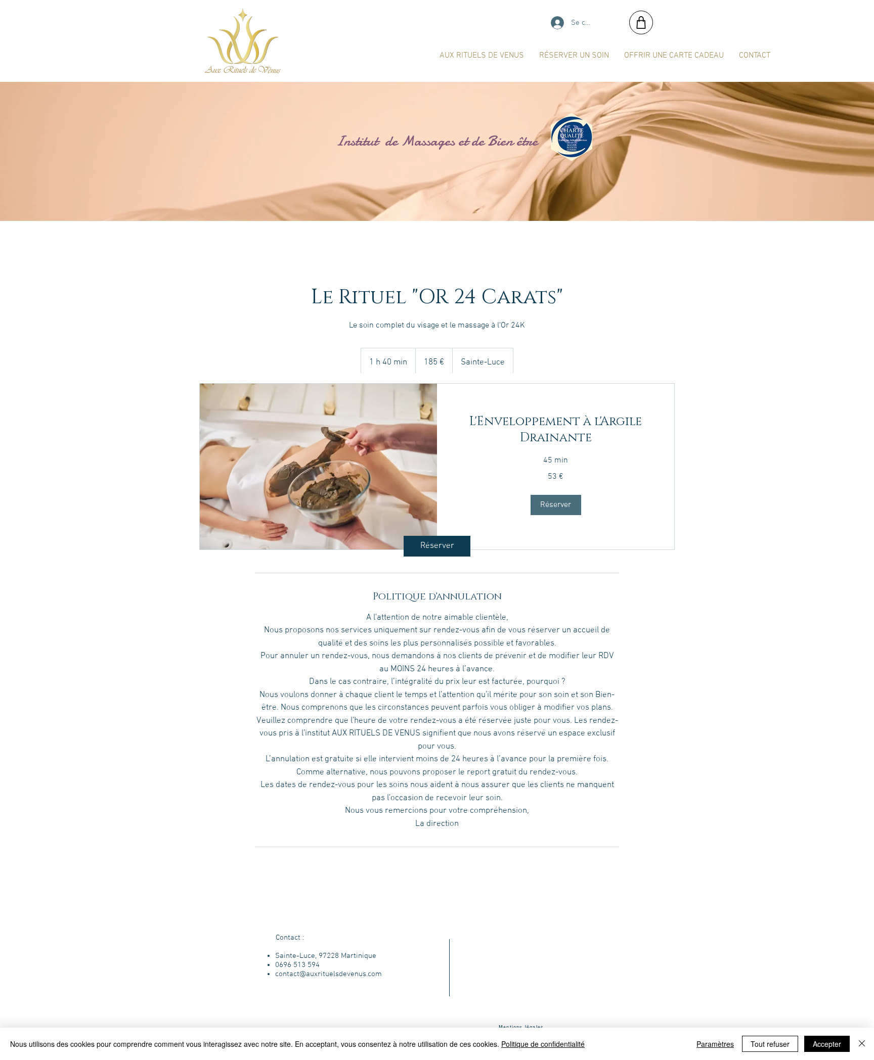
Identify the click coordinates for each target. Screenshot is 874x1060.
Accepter (827, 1044)
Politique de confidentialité (543, 1044)
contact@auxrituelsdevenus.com (328, 974)
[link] (437, 546)
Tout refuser (770, 1044)
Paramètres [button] (715, 1044)
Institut (341, 141)
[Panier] (641, 22)
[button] (556, 505)
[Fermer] (862, 1044)
